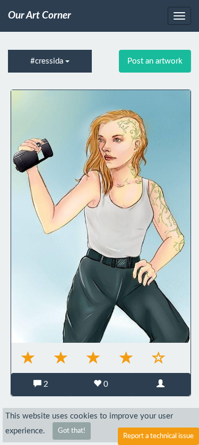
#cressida (47, 61)
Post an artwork (155, 61)
